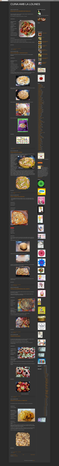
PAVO (39, 135)
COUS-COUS (40, 105)
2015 (45, 410)
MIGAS (39, 128)
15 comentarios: (19, 48)
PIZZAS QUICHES (15, 285)
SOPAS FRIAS (40, 146)
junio (45, 400)
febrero (46, 404)
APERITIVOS (39, 86)
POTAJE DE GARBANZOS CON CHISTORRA (45, 58)
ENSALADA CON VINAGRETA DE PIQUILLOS (20, 11)
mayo (46, 401)
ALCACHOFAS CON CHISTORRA (44, 46)
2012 (45, 413)
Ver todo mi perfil (40, 177)
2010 (45, 415)
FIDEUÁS (39, 113)
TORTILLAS (14, 332)
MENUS (39, 125)
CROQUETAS (40, 107)
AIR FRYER (39, 84)
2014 (45, 411)
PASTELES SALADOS (41, 132)
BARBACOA (39, 90)
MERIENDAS (39, 126)
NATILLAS (43, 37)
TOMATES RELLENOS (15, 336)
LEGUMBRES (40, 121)
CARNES (39, 99)
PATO (39, 134)
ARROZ (14, 452)
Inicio (23, 454)
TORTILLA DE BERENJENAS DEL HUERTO (20, 288)
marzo (46, 403)
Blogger (34, 460)
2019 (45, 406)
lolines (43, 166)
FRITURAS (39, 114)
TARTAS (39, 147)
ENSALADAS (14, 49)
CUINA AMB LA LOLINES (25, 4)
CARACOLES (40, 98)
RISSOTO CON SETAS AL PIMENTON (18, 400)
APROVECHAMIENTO (41, 87)
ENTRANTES (40, 112)
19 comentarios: (19, 192)
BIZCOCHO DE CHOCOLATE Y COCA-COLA (44, 50)
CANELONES (40, 97)
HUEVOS (39, 118)
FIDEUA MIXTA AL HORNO (16, 152)
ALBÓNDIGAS (40, 85)
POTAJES (39, 140)
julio (45, 399)
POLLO (39, 138)
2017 (45, 408)
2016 (45, 409)
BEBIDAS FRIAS (40, 91)
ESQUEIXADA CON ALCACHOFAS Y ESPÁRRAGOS (44, 63)
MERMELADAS (40, 127)
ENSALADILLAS (40, 111)
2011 (45, 414)
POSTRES (39, 139)
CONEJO (39, 104)
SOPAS (39, 145)
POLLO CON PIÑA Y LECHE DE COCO (19, 52)
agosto (46, 398)
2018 (45, 407)
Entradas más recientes (13, 454)
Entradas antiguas (33, 454)
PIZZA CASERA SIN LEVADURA (17, 196)
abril (45, 402)
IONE (39, 119)
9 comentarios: (19, 396)
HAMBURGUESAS (40, 117)
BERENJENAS (40, 92)
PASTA (39, 131)
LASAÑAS (39, 120)
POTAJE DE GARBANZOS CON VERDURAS (45, 41)
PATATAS (39, 133)
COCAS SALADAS (40, 100)
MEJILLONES (40, 124)
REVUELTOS (39, 141)
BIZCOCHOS (39, 93)
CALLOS (39, 96)
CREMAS (39, 106)
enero (46, 405)
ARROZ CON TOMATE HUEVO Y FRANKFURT (45, 54)
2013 (45, 412)
